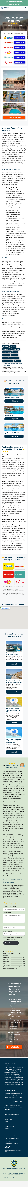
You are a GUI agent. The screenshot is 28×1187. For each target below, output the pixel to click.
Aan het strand (7, 349)
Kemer (6, 1121)
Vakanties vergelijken (7, 1168)
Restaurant (14, 355)
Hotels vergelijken (17, 1168)
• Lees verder (14, 664)
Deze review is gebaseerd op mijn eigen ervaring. (14, 938)
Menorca (6, 1124)
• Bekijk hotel (14, 401)
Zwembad (17, 360)
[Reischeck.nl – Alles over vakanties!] (5, 8)
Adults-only (16, 349)
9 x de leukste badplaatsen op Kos (12, 653)
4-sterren (5, 346)
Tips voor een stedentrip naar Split (13, 1105)
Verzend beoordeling (11, 943)
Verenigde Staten (9, 1126)
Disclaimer (10, 1174)
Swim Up (16, 358)
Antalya (6, 1116)
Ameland (6, 1128)
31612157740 (14, 1143)
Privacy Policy (17, 1174)
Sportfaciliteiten (7, 358)
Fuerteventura (8, 1119)
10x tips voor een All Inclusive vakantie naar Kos (13, 710)
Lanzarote (7, 1131)
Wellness (5, 360)
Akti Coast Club (9, 415)
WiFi (11, 360)
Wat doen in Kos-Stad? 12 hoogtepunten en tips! (14, 681)
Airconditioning (7, 352)
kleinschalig (6, 355)
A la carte (13, 346)
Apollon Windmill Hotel (11, 433)
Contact (4, 1173)
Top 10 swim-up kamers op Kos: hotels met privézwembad (13, 741)
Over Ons (10, 1173)
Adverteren (22, 1173)
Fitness (15, 352)
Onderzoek (15, 1173)
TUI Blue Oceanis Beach (11, 397)
